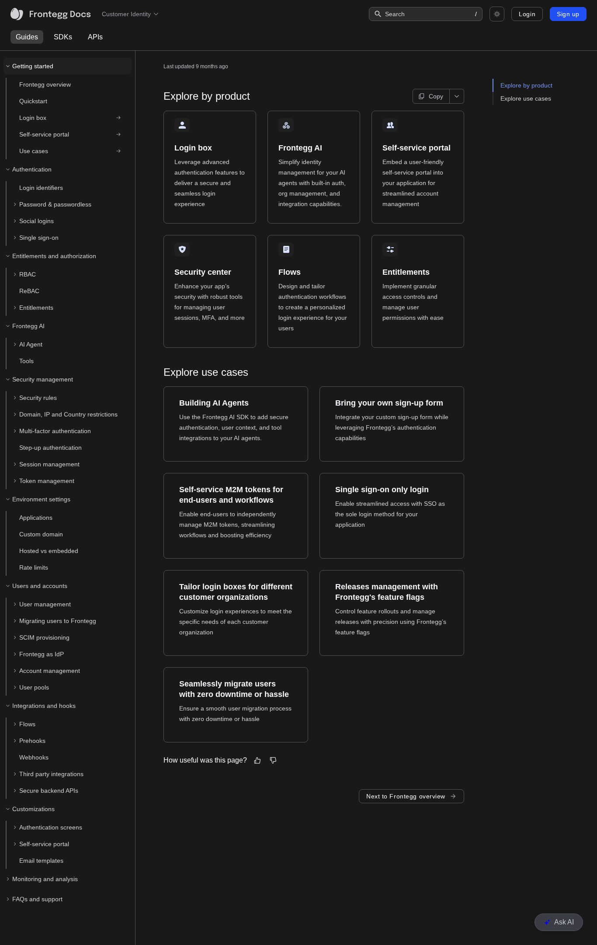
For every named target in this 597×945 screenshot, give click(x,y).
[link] (71, 117)
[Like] (257, 760)
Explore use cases (525, 98)
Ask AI (564, 922)
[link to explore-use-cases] (159, 372)
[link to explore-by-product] (159, 96)
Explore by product (526, 85)
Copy (436, 96)
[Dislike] (273, 760)
